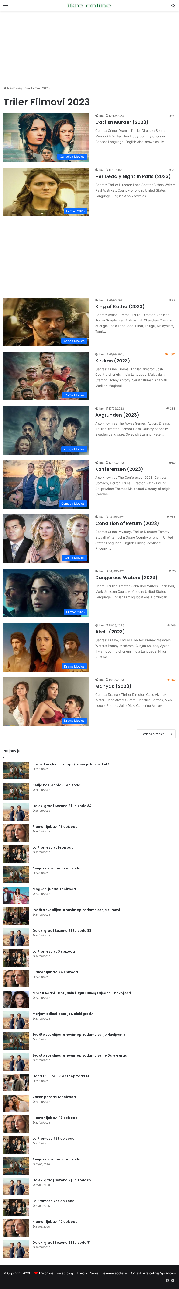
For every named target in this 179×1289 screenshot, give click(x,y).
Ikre (101, 116)
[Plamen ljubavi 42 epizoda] (16, 1228)
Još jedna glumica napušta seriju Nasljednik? (71, 764)
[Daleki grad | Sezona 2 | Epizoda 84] (16, 812)
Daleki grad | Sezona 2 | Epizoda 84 (62, 805)
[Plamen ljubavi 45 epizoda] (16, 833)
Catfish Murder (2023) (121, 122)
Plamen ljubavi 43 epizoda (55, 1117)
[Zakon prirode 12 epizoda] (16, 1103)
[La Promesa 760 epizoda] (16, 958)
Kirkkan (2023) (112, 360)
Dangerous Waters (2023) (126, 577)
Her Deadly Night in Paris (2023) (133, 176)
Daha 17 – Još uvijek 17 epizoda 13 (61, 1076)
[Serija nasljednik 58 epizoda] (16, 791)
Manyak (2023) (113, 686)
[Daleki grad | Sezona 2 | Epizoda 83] (16, 937)
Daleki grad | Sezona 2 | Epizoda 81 (61, 1242)
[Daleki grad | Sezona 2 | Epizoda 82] (16, 1186)
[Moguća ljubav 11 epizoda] (16, 895)
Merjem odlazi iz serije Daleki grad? (63, 1013)
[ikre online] (89, 5)
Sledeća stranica (152, 734)
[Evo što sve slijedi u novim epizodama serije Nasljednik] (16, 1041)
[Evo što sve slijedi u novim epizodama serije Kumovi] (16, 916)
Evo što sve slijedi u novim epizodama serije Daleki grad (80, 1055)
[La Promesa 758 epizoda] (16, 1207)
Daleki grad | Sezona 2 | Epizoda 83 (62, 930)
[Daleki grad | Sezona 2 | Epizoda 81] (16, 1249)
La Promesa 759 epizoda (54, 1138)
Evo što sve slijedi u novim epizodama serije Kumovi (76, 909)
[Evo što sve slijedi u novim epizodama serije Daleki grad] (16, 1062)
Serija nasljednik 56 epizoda (56, 1159)
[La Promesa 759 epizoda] (16, 1145)
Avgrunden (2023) (117, 415)
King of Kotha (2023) (120, 306)
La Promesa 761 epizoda (53, 847)
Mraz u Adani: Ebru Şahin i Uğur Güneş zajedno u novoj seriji (83, 993)
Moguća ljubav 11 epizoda (54, 889)
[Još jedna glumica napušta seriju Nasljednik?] (16, 770)
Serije (94, 1273)
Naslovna (13, 88)
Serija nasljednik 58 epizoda (56, 785)
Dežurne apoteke (114, 1273)
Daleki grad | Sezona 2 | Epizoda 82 (62, 1180)
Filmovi (82, 1273)
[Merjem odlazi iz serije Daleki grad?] (16, 1020)
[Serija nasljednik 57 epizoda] (16, 874)
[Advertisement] (89, 48)
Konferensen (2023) (119, 469)
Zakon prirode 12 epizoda (54, 1097)
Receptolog (64, 1273)
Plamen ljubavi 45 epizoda (55, 826)
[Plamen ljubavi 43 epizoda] (16, 1124)
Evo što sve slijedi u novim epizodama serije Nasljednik (79, 1034)
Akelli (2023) (110, 631)
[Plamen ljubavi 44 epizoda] (16, 978)
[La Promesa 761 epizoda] (16, 854)
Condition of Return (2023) (127, 523)
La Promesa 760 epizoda (54, 951)
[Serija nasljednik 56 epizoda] (16, 1166)
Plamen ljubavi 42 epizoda (55, 1221)
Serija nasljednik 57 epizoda (56, 868)
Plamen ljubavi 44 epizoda (55, 972)
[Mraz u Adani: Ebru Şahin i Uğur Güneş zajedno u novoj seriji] (16, 999)
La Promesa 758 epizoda (54, 1201)
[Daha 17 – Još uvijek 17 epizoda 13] (16, 1082)
